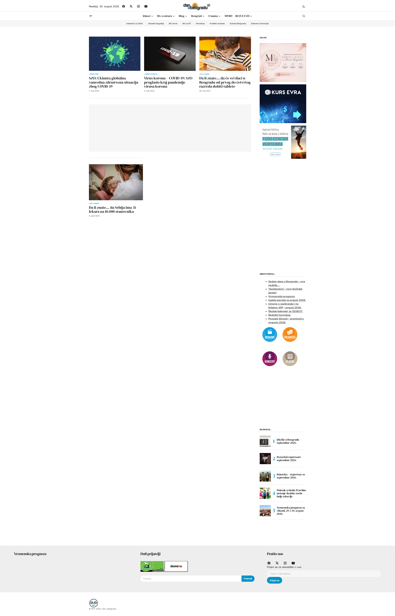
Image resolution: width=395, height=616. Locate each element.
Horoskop (200, 23)
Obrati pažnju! (151, 74)
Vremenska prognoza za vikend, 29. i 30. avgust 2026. (291, 511)
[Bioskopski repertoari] (270, 334)
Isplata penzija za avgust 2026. (287, 300)
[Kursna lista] (283, 62)
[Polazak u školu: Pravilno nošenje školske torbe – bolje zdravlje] (265, 493)
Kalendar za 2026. (134, 23)
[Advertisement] (137, 127)
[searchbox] (191, 579)
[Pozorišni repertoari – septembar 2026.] (265, 458)
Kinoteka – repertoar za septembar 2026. (291, 475)
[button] (303, 6)
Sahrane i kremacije (260, 23)
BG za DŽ (187, 23)
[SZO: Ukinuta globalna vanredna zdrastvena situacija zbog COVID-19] (114, 54)
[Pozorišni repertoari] (290, 334)
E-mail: (298, 567)
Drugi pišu (94, 74)
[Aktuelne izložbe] (290, 358)
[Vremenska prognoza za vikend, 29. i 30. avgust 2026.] (265, 510)
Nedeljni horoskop (279, 315)
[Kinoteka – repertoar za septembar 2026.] (265, 476)
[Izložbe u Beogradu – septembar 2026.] (265, 441)
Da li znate (204, 74)
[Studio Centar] (152, 566)
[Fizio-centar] (283, 142)
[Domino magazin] (176, 566)
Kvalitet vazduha (217, 23)
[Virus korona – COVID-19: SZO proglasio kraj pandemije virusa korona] (170, 54)
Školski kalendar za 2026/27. (285, 311)
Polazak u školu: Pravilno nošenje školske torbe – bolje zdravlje (291, 493)
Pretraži (248, 578)
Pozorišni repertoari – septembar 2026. (290, 458)
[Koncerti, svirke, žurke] (270, 358)
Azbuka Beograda (238, 23)
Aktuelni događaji (156, 23)
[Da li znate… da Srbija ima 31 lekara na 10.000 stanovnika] (116, 182)
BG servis (173, 23)
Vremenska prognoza (281, 296)
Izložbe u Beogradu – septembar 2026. (289, 441)
